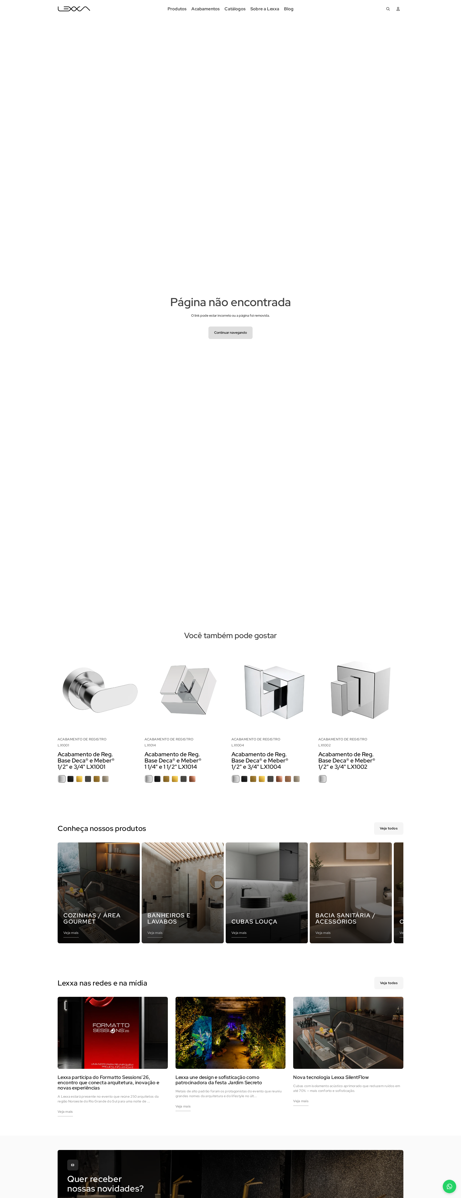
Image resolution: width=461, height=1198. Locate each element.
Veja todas (389, 983)
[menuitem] (177, 9)
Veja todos (389, 828)
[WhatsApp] (449, 1186)
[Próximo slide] (135, 689)
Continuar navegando (230, 332)
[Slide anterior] (65, 689)
